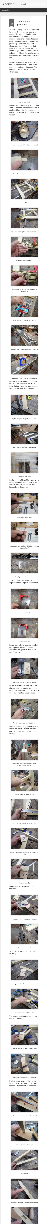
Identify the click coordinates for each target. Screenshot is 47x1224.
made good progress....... (24, 22)
